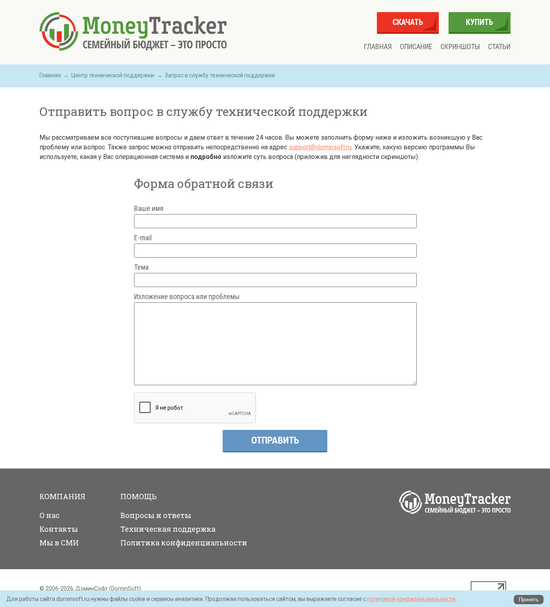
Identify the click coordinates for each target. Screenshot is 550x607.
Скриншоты (460, 46)
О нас (49, 515)
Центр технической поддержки (112, 75)
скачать (408, 22)
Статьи (499, 46)
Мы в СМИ (59, 542)
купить (479, 22)
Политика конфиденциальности (183, 542)
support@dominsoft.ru (320, 147)
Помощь (138, 496)
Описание (416, 46)
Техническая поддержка (167, 529)
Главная (378, 46)
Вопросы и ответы (155, 515)
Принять (529, 600)
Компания (62, 496)
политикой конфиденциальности (411, 599)
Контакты (58, 529)
